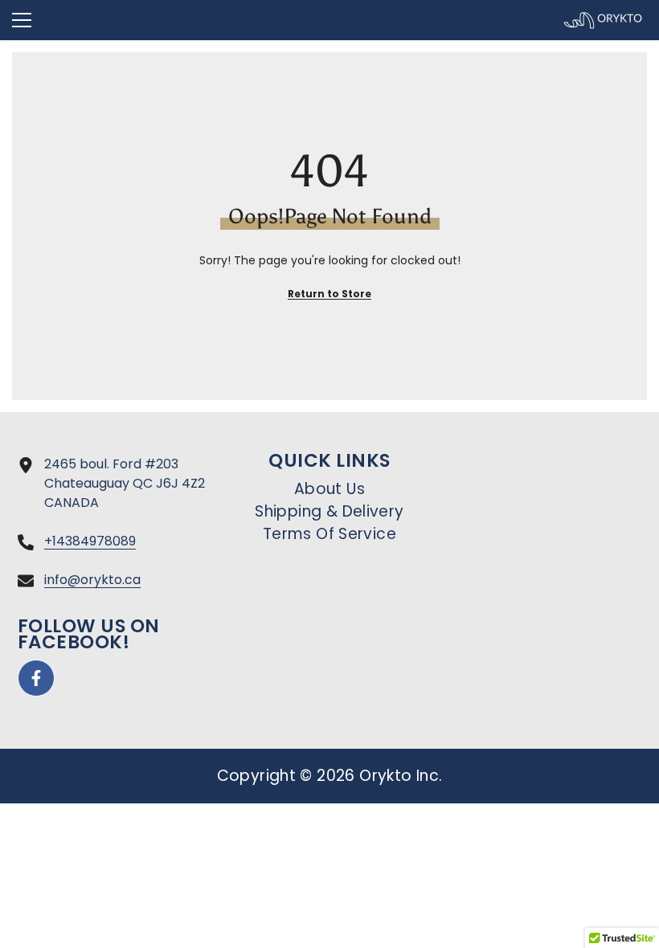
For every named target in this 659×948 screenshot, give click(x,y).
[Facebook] (36, 678)
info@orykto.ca (92, 579)
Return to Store (329, 293)
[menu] (21, 20)
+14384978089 (90, 541)
